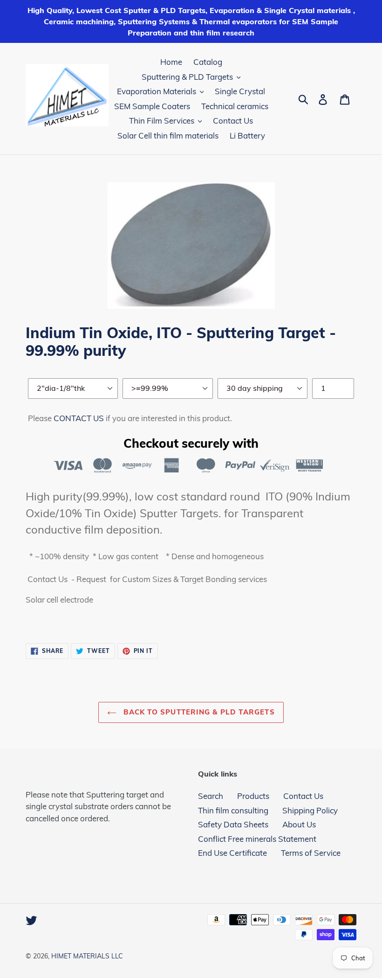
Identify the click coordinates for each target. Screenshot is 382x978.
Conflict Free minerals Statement (257, 839)
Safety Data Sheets (233, 824)
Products (253, 796)
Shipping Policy (310, 810)
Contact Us (303, 796)
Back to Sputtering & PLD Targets (198, 711)
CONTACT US (79, 418)
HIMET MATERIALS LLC (87, 956)
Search (210, 796)
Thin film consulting (233, 810)
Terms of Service (311, 853)
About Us (299, 824)
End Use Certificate (232, 853)
